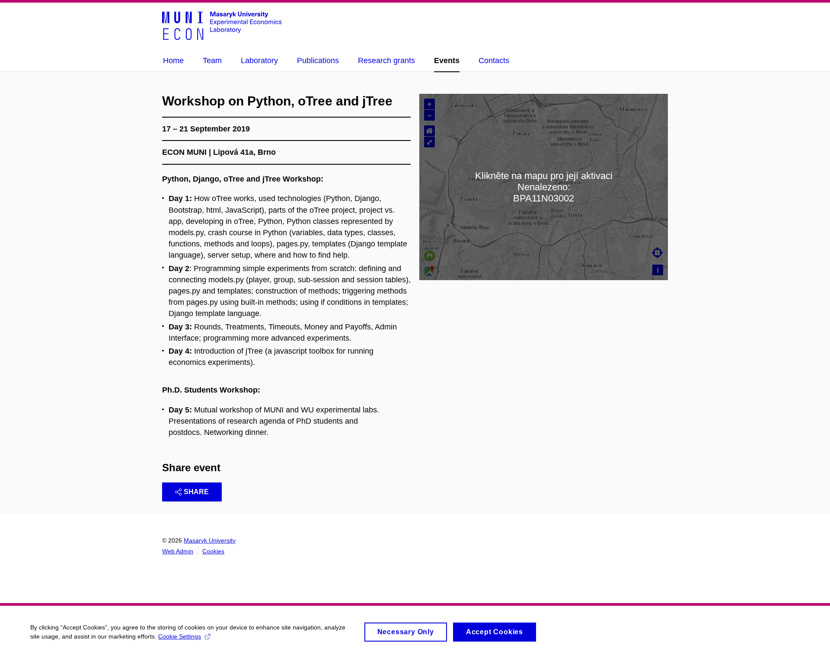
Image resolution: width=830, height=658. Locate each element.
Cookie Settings (179, 636)
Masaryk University (210, 540)
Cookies (213, 551)
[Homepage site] (221, 25)
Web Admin (177, 551)
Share (196, 491)
